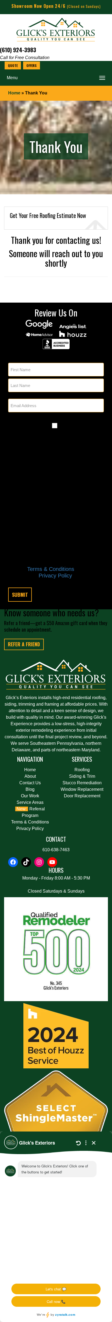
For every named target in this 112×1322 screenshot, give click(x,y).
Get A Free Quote (12, 65)
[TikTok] (26, 862)
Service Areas (30, 802)
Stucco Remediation (82, 782)
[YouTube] (52, 862)
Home (14, 93)
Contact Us (30, 782)
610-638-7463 (56, 849)
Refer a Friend (24, 644)
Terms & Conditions (50, 569)
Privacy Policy (55, 576)
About (30, 776)
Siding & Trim (82, 776)
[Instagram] (39, 862)
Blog (30, 789)
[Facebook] (13, 862)
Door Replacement (82, 796)
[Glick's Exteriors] (56, 31)
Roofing (82, 769)
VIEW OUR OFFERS (32, 65)
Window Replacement (82, 789)
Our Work (30, 796)
